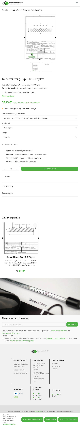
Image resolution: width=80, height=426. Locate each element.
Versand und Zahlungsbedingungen (41, 373)
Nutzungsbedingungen (11, 333)
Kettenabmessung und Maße (13, 114)
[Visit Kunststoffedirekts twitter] (58, 407)
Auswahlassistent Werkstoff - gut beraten (39, 365)
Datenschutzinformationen (55, 338)
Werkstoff (6, 123)
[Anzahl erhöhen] (17, 169)
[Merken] (35, 225)
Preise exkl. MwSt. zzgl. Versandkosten (26, 103)
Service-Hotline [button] (20, 360)
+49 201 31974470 (19, 370)
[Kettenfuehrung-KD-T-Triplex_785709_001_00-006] (40, 37)
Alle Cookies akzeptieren (68, 419)
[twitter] (18, 203)
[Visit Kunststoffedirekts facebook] (10, 203)
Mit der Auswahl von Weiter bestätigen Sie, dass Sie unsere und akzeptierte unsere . (41, 339)
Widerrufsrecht (38, 379)
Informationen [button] (58, 360)
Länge (4, 133)
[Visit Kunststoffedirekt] (3, 203)
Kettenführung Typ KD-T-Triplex (20, 257)
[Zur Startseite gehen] (12, 3)
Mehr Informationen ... (9, 424)
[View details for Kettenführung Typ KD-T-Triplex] (20, 238)
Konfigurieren (51, 419)
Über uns (55, 364)
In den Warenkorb (50, 169)
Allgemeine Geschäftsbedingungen (22, 341)
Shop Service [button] (38, 360)
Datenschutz (56, 366)
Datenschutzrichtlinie (58, 331)
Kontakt (36, 370)
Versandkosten (38, 411)
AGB (34, 381)
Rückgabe (36, 376)
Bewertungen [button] (7, 193)
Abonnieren (72, 324)
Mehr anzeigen (8, 96)
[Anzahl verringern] (5, 169)
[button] (40, 186)
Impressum (55, 369)
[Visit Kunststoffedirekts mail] (25, 203)
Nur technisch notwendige (32, 419)
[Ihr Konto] (71, 3)
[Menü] (76, 3)
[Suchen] (66, 3)
